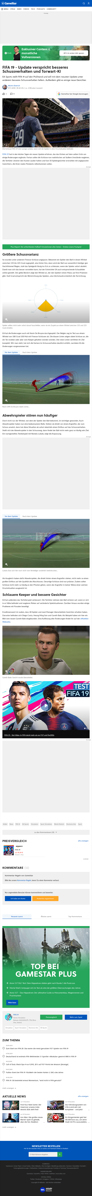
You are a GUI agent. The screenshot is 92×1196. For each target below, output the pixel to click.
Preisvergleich (14, 841)
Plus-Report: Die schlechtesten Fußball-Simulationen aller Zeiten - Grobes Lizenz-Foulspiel (46, 247)
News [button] (19, 9)
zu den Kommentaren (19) (44, 832)
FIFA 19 (5, 154)
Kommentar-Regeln (24, 880)
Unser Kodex (26, 1166)
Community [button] (51, 9)
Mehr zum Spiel (76, 1017)
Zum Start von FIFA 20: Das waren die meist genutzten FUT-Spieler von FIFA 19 (37, 1048)
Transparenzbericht (73, 1168)
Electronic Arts (71, 824)
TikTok (52, 1179)
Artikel (5, 824)
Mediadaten (33, 1168)
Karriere (68, 1166)
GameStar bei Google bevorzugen (74, 94)
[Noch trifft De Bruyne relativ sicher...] (46, 379)
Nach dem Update (30, 352)
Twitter (32, 1179)
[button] (84, 3)
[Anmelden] (59, 1154)
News (11, 824)
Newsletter (75, 1166)
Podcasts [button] (41, 9)
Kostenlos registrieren (45, 898)
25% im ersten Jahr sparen (74, 53)
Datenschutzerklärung (45, 1168)
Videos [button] (26, 9)
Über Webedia (36, 1166)
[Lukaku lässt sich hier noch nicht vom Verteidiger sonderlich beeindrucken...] (46, 543)
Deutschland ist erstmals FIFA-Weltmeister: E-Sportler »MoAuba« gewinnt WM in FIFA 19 (41, 1056)
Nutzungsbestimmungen (21, 1168)
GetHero (52, 1174)
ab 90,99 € (19, 852)
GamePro (37, 1174)
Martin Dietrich (14, 86)
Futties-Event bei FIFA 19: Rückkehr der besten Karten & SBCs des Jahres (34, 1072)
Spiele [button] (12, 9)
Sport (80, 824)
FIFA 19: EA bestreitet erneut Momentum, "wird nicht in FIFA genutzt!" (34, 1080)
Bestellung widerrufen (58, 1166)
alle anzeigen (83, 841)
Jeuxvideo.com (60, 1174)
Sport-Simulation (46, 824)
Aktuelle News (14, 1096)
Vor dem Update (11, 352)
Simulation (34, 824)
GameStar (30, 1174)
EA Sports (25, 824)
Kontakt (82, 1166)
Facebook (39, 1179)
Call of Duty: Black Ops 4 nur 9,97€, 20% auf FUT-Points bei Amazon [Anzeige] (37, 1064)
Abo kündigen (46, 1166)
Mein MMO (44, 1174)
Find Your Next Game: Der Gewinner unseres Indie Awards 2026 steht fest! (30, 1107)
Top (75, 916)
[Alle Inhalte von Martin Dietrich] (4, 87)
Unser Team (17, 1166)
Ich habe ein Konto (18, 898)
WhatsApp (58, 1179)
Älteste (46, 916)
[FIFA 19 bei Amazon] (9, 850)
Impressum (9, 1166)
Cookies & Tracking (59, 1168)
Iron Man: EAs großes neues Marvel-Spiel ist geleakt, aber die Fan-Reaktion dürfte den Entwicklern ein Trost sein (31, 1122)
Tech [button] (33, 9)
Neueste (17, 916)
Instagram (46, 1179)
